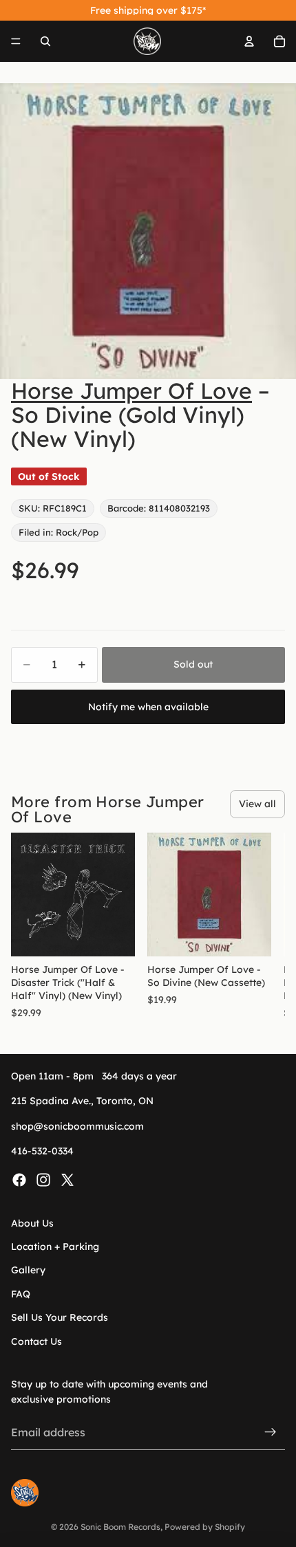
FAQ (20, 1294)
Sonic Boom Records (120, 1527)
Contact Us (36, 1341)
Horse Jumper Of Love (131, 390)
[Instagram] (43, 1179)
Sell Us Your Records (59, 1317)
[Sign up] (270, 1432)
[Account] (249, 41)
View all (257, 804)
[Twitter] (67, 1179)
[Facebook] (19, 1179)
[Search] (45, 41)
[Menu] (16, 41)
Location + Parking (55, 1246)
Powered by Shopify (205, 1527)
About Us (32, 1222)
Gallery (28, 1270)
